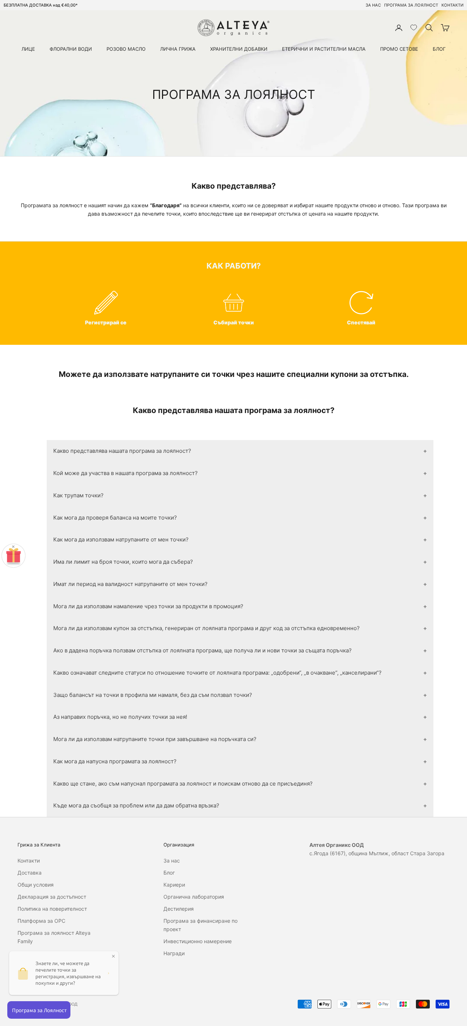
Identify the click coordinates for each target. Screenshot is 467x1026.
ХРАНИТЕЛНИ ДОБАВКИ (238, 49)
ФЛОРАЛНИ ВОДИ (71, 49)
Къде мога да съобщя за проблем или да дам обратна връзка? (136, 805)
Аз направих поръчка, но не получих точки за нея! (120, 716)
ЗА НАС (373, 5)
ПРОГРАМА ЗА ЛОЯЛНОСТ (411, 5)
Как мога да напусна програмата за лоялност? (115, 761)
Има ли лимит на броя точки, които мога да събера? (123, 561)
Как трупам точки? (78, 495)
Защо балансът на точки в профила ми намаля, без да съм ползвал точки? (152, 694)
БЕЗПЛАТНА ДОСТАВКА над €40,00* (41, 5)
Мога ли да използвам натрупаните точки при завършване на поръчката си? (154, 739)
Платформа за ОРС (41, 921)
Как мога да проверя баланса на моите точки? (115, 517)
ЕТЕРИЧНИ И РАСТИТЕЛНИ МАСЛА (324, 49)
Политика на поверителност (52, 909)
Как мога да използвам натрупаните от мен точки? (121, 539)
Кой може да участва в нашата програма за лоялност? (125, 473)
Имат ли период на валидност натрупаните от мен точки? (130, 583)
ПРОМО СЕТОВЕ (399, 49)
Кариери (174, 885)
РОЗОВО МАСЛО (126, 49)
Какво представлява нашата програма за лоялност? (122, 450)
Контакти (29, 860)
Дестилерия (178, 909)
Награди (174, 953)
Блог (169, 872)
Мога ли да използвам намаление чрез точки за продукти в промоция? (148, 606)
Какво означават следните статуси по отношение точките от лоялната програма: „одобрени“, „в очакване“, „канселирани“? (217, 672)
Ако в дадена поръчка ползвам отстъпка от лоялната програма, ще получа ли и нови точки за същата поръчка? (202, 650)
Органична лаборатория (193, 897)
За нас (171, 860)
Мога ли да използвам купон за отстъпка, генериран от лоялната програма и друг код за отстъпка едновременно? (206, 628)
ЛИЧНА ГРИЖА (178, 49)
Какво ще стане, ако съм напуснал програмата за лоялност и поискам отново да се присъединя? (183, 783)
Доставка (30, 872)
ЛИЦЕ (28, 49)
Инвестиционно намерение (197, 941)
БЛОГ (439, 49)
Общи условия (36, 885)
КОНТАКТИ (452, 5)
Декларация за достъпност (52, 897)
